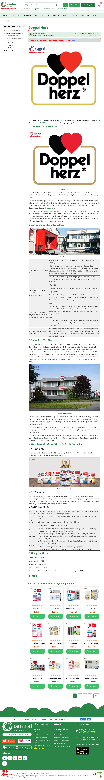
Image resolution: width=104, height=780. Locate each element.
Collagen (48, 208)
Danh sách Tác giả (59, 743)
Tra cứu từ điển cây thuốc (32, 9)
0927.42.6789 (88, 732)
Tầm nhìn (10, 43)
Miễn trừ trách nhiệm (40, 738)
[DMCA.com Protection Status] (99, 774)
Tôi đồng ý (82, 719)
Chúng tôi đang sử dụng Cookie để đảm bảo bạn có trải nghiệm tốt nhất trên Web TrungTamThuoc (45, 719)
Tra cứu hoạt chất (48, 9)
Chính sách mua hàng (61, 732)
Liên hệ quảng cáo (39, 748)
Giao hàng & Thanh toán (61, 740)
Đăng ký (89, 5)
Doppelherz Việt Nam (12, 35)
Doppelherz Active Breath (73, 608)
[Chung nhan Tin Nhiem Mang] (93, 774)
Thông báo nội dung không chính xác (42, 741)
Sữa (35, 15)
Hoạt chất (74, 15)
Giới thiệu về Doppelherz (13, 30)
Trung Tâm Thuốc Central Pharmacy (40, 774)
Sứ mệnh (10, 45)
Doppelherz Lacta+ (37, 643)
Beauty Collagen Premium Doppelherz (55, 643)
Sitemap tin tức (65, 746)
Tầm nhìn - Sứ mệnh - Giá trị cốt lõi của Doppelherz (13, 39)
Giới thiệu (37, 729)
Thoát (88, 719)
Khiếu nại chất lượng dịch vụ (42, 745)
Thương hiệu (85, 15)
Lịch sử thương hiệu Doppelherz (14, 33)
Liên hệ (6, 21)
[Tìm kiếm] (56, 4)
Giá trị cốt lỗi (11, 47)
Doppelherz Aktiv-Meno (73, 678)
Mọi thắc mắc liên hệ (83, 724)
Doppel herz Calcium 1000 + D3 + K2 (91, 608)
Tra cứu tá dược (62, 9)
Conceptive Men (91, 678)
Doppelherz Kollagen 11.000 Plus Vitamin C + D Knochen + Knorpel (55, 608)
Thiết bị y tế (45, 15)
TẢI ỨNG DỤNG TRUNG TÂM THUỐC (88, 745)
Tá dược (65, 15)
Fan (10, 747)
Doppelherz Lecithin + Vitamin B (37, 678)
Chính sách (58, 724)
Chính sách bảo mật (72, 719)
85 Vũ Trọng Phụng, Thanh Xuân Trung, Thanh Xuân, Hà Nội (88, 738)
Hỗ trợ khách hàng (41, 724)
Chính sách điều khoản (61, 729)
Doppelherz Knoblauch (73, 643)
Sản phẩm (16, 15)
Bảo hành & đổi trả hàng (61, 738)
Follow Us (6, 753)
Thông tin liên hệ (10, 51)
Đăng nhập (74, 5)
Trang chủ (6, 15)
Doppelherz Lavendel (37, 608)
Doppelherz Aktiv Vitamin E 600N (55, 678)
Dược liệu (56, 15)
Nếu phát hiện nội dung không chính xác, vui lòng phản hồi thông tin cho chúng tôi (53, 40)
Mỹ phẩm (27, 15)
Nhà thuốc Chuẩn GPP (41, 735)
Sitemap (56, 746)
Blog (94, 15)
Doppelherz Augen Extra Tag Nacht (91, 643)
